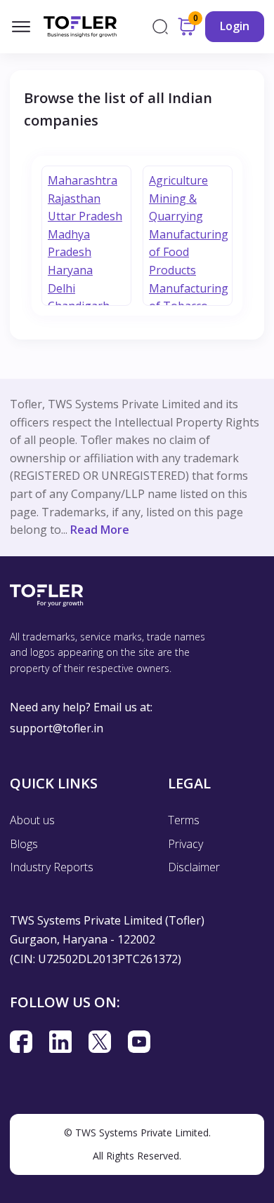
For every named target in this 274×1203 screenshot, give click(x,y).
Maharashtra (82, 180)
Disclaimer (194, 867)
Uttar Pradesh (85, 216)
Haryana (70, 270)
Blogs (24, 844)
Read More (99, 529)
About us (32, 820)
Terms (184, 820)
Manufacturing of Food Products (188, 252)
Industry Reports (51, 867)
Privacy (185, 844)
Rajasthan (74, 198)
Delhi (61, 288)
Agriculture (178, 180)
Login (234, 26)
